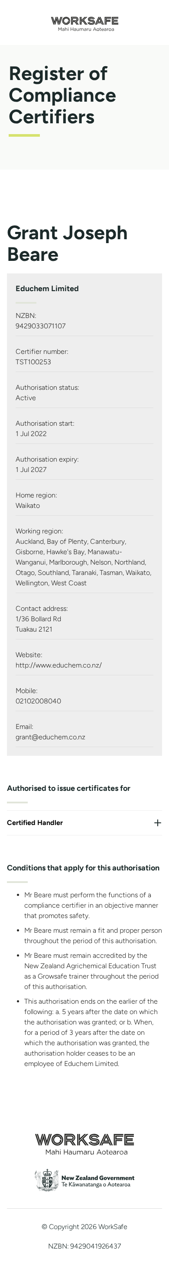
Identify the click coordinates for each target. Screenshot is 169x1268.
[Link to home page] (85, 29)
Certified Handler (35, 823)
